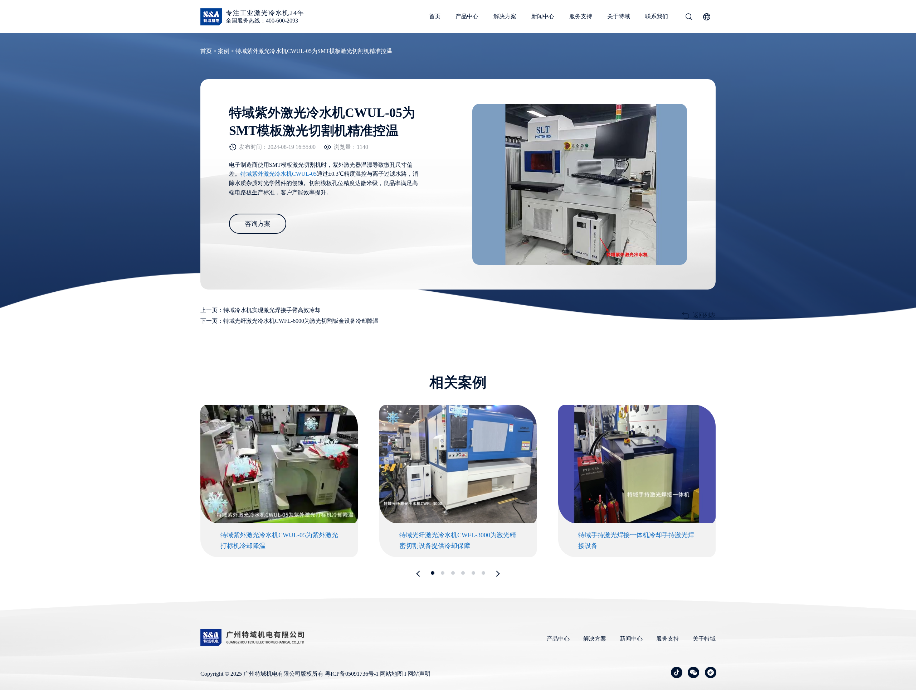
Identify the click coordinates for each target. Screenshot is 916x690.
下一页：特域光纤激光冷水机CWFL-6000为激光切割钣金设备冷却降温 (289, 321)
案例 (223, 51)
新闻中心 (542, 16)
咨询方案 (258, 223)
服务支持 (580, 16)
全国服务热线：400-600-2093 (262, 21)
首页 (434, 16)
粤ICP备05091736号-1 (352, 674)
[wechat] (693, 672)
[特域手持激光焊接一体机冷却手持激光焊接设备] (637, 521)
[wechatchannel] (710, 672)
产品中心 (466, 16)
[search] (688, 17)
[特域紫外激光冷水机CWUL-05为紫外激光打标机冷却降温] (279, 521)
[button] (419, 573)
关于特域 (618, 16)
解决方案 (504, 16)
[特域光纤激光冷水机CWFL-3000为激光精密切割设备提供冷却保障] (458, 521)
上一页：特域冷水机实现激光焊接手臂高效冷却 (260, 310)
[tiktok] (676, 672)
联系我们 (656, 16)
